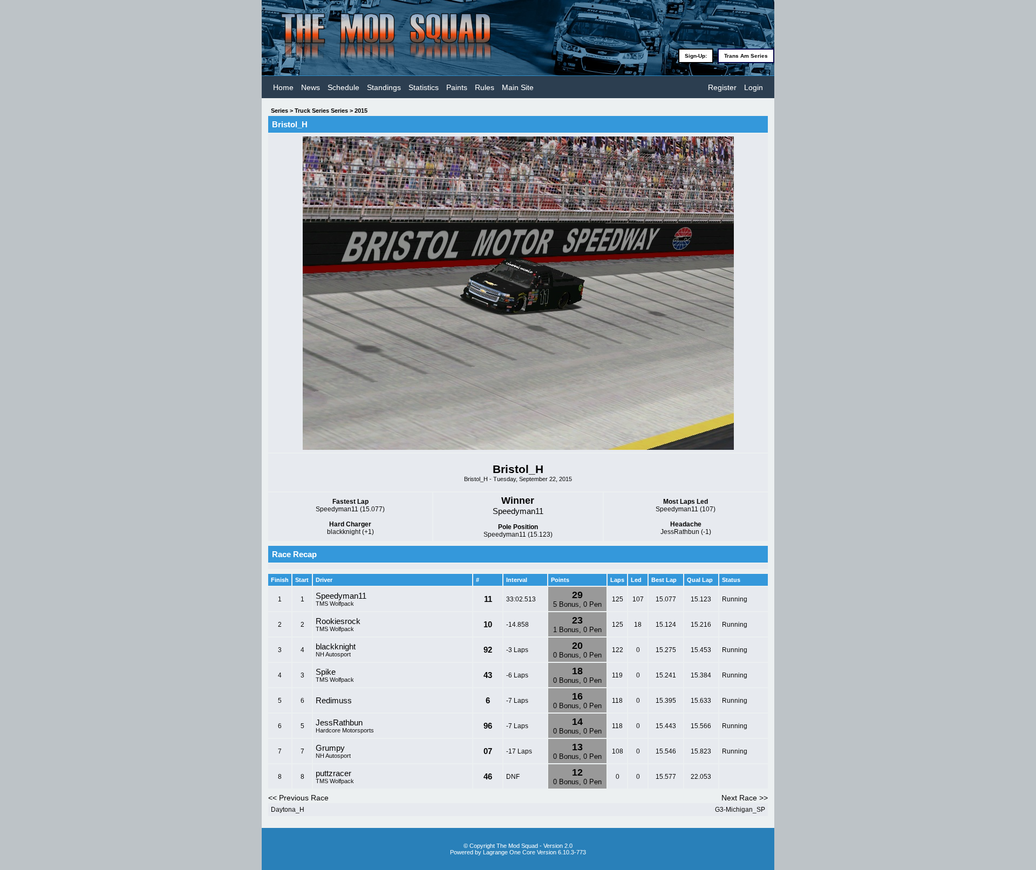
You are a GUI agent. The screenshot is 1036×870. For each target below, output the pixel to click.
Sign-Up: (696, 56)
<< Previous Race (298, 797)
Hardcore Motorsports (345, 730)
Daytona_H (287, 809)
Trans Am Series (746, 56)
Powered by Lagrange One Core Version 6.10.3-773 (518, 852)
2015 (361, 110)
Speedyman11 (341, 595)
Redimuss (334, 700)
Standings (384, 87)
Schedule (343, 87)
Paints (456, 87)
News (310, 87)
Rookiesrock (338, 621)
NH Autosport (333, 654)
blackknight (336, 646)
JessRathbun (339, 722)
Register (722, 87)
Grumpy (330, 747)
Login (753, 87)
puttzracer (333, 773)
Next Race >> (744, 797)
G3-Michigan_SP (740, 809)
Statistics (423, 87)
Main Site (518, 87)
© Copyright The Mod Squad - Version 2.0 (518, 845)
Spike (326, 671)
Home (283, 87)
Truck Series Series (321, 110)
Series (279, 110)
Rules (484, 87)
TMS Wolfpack (335, 603)
